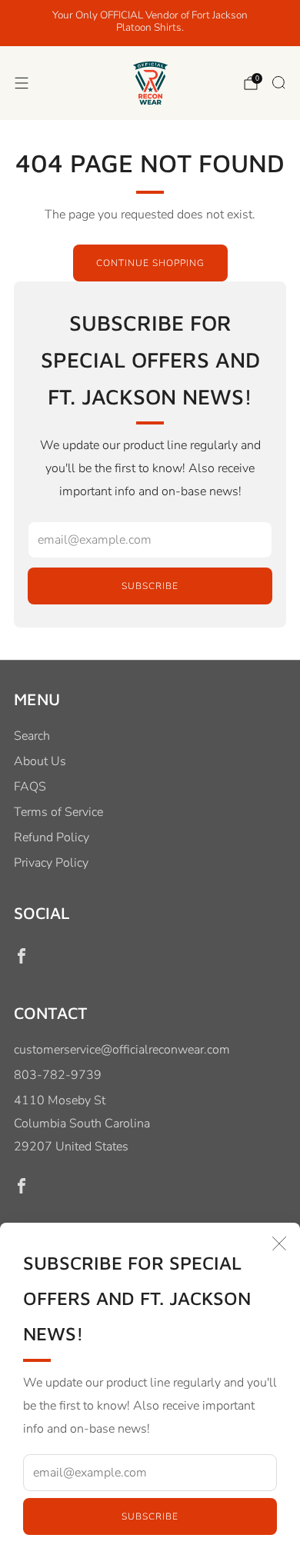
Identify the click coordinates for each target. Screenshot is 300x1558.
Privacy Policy (51, 862)
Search (32, 735)
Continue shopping (150, 263)
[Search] (278, 82)
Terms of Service (58, 812)
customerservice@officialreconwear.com (122, 1049)
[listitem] (150, 23)
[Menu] (21, 83)
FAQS (30, 786)
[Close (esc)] (279, 1243)
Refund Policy (51, 837)
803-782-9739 (58, 1075)
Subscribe (150, 1516)
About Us (40, 761)
